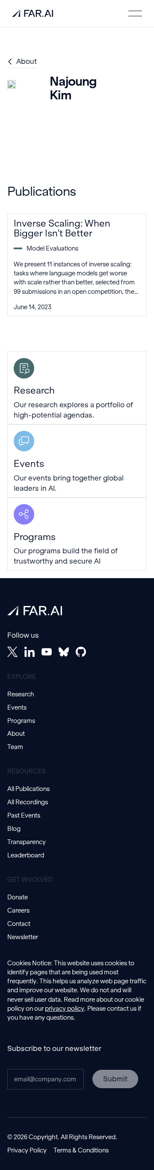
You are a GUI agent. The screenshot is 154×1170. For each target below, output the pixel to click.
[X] (12, 651)
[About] (22, 62)
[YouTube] (46, 651)
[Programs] (77, 534)
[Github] (80, 651)
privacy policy (64, 1008)
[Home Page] (32, 13)
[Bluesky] (63, 651)
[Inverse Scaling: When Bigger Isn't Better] (77, 265)
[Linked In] (29, 651)
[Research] (77, 387)
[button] (135, 13)
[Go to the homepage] (34, 610)
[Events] (77, 461)
